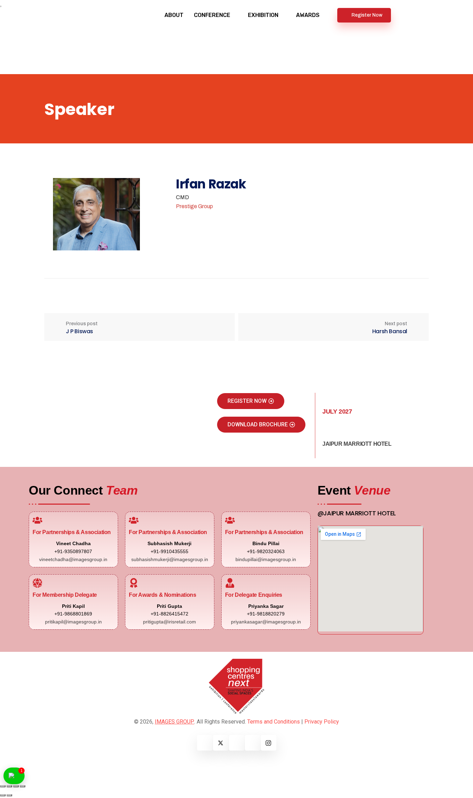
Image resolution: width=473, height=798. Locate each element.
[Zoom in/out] (3, 786)
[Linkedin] (236, 743)
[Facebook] (205, 743)
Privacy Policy (321, 721)
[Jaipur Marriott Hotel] (327, 431)
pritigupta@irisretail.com (169, 621)
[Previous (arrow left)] (3, 795)
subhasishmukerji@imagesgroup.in (169, 559)
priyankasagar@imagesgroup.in (266, 621)
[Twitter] (221, 743)
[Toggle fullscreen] (9, 786)
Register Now (366, 15)
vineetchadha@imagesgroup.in (73, 559)
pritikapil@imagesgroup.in (73, 621)
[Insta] (268, 743)
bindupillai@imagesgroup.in (265, 559)
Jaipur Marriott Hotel (357, 444)
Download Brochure (257, 424)
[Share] (16, 786)
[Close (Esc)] (22, 786)
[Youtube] (252, 743)
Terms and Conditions (273, 721)
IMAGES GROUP (174, 721)
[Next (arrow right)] (9, 795)
